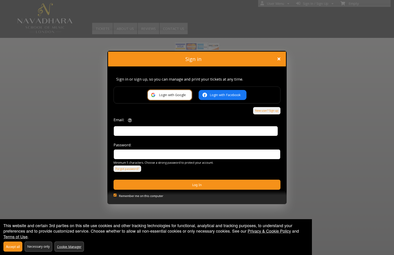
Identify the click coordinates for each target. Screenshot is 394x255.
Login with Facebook (225, 95)
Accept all (13, 246)
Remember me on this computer (141, 196)
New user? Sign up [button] (266, 111)
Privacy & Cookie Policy (269, 231)
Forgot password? (127, 169)
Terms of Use (15, 236)
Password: (122, 144)
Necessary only (38, 246)
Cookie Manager (69, 246)
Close (279, 59)
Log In (197, 185)
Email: (119, 119)
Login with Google (172, 95)
